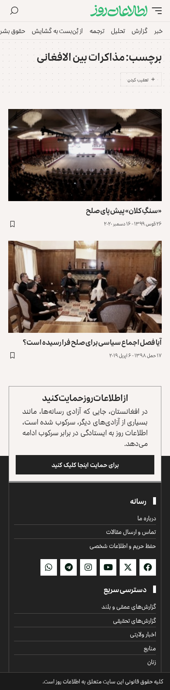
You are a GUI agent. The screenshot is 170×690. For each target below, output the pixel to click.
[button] (155, 11)
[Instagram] (88, 567)
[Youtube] (108, 567)
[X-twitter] (128, 567)
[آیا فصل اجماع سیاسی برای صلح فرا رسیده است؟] (85, 287)
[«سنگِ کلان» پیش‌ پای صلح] (85, 155)
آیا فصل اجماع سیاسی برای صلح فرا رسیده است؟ (92, 342)
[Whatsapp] (48, 567)
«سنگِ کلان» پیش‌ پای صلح (124, 210)
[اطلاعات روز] (119, 11)
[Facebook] (147, 567)
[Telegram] (68, 567)
